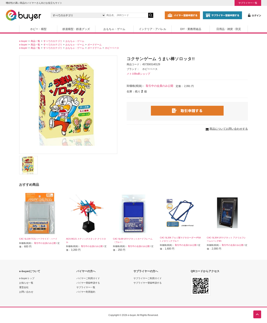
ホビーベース (112, 48)
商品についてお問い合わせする (229, 128)
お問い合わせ (26, 291)
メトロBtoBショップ (138, 73)
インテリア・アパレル (152, 29)
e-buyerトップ (26, 278)
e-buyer (23, 41)
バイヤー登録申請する (88, 282)
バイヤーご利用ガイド (88, 278)
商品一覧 (35, 41)
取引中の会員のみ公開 (159, 85)
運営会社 (24, 287)
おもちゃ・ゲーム (114, 29)
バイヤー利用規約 (85, 291)
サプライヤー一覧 (247, 3)
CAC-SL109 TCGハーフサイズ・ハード (38, 239)
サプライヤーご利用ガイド (148, 278)
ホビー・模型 (38, 29)
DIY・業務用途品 (190, 29)
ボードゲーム (95, 44)
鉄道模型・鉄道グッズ (76, 29)
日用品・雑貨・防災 (228, 29)
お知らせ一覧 (26, 282)
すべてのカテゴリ (52, 41)
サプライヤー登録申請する (148, 282)
